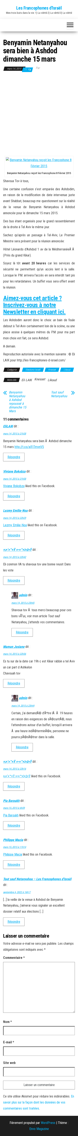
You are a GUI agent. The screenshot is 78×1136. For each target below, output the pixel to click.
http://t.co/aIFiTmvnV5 (29, 447)
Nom (7, 1022)
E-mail (8, 1042)
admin (23, 595)
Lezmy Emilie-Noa (15, 511)
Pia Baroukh (11, 801)
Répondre (13, 457)
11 (25, 69)
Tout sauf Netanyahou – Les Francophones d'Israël (37, 879)
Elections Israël (33, 369)
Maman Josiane (14, 647)
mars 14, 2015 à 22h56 (14, 653)
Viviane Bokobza (14, 471)
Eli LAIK (26, 380)
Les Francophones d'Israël (39, 8)
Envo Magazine (39, 1129)
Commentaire (14, 958)
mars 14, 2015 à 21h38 (14, 433)
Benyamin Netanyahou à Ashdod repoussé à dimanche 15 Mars (17, 402)
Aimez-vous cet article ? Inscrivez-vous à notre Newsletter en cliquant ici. (34, 304)
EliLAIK (8, 426)
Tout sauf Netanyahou (59, 394)
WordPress (48, 1123)
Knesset (52, 369)
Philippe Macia (13, 840)
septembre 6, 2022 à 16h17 (17, 892)
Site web (9, 1063)
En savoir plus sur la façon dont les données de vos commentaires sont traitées (38, 1102)
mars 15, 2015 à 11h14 (14, 847)
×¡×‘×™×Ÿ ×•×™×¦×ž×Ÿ (17, 550)
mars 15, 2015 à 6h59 (14, 807)
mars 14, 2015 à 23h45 (22, 602)
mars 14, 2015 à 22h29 (14, 517)
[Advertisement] (39, 114)
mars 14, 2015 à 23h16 (14, 768)
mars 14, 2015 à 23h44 (22, 705)
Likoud (67, 369)
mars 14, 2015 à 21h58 (14, 478)
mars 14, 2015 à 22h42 (14, 557)
